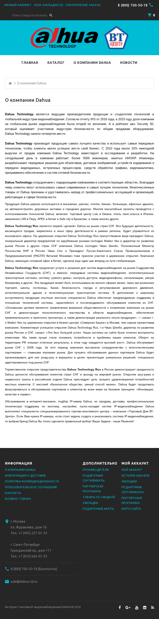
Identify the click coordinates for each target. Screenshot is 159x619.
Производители (96, 469)
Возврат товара (18, 498)
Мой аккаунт (132, 469)
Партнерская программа (93, 489)
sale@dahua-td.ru (24, 581)
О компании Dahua (20, 469)
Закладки (90, 503)
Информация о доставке (25, 475)
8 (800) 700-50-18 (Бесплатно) (34, 569)
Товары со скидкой (99, 497)
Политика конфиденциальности (32, 481)
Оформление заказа (83, 5)
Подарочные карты (98, 508)
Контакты (13, 493)
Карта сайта (131, 508)
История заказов (136, 475)
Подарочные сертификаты (94, 478)
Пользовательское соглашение (31, 487)
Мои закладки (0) (48, 5)
